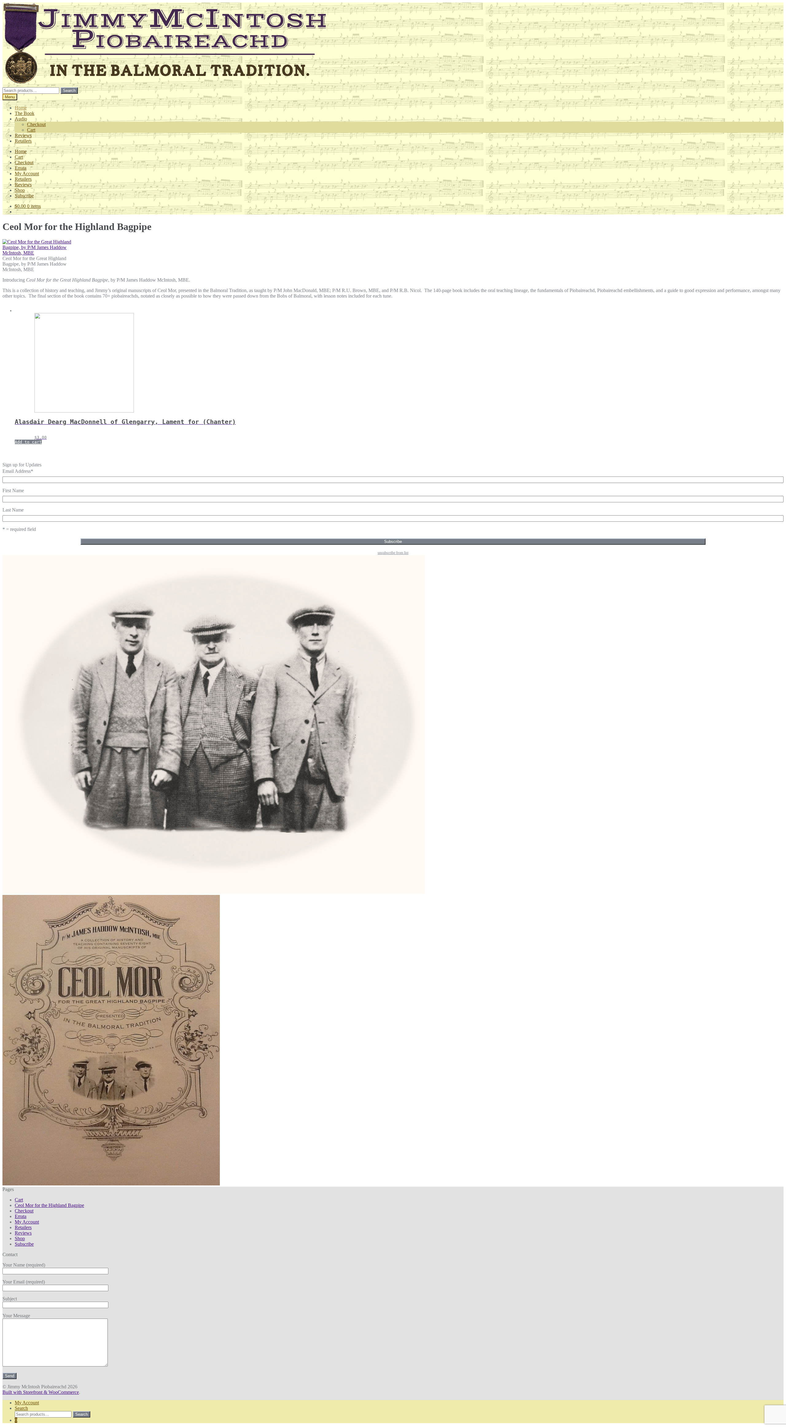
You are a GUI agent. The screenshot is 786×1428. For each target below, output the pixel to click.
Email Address (17, 471)
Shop (20, 190)
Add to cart (28, 442)
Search (69, 90)
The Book (24, 113)
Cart (31, 130)
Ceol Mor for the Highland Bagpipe (49, 1205)
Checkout (36, 124)
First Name (13, 490)
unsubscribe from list (393, 553)
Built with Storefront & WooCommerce (40, 1392)
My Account (27, 173)
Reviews (23, 135)
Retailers (23, 141)
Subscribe (24, 195)
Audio (21, 118)
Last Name (13, 509)
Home (21, 107)
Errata (20, 168)
